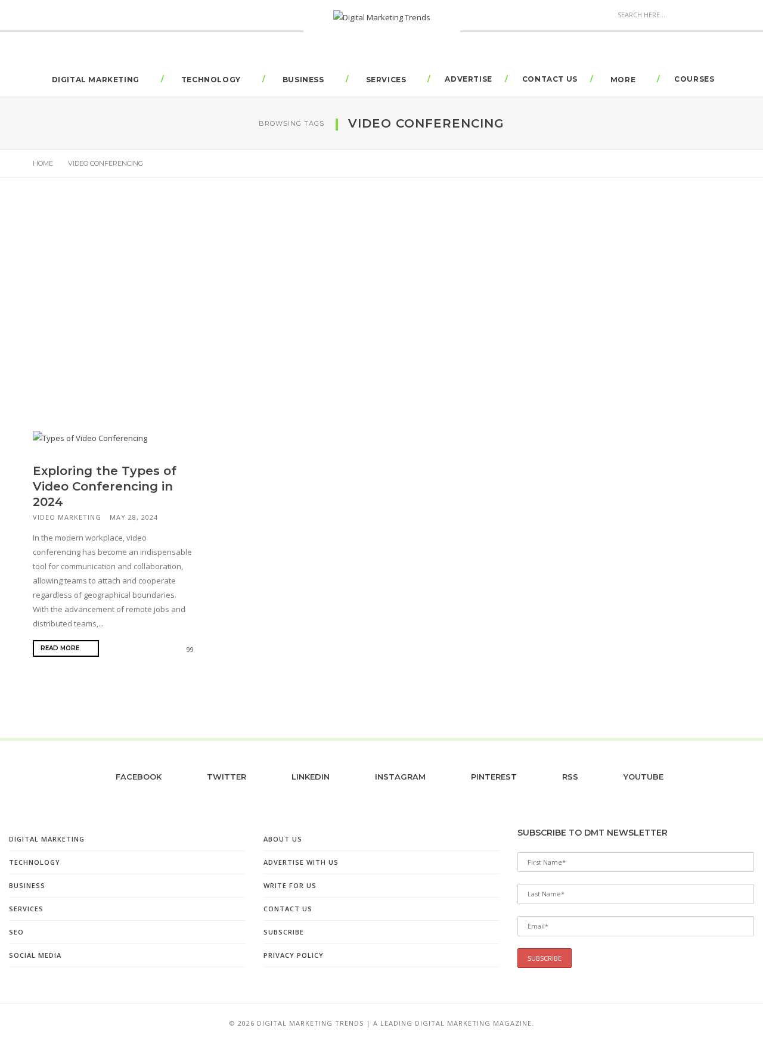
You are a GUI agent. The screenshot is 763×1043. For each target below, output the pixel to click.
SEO (16, 931)
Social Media (35, 955)
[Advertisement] (381, 308)
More (622, 79)
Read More (61, 648)
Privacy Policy (293, 955)
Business (303, 79)
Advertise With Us (301, 862)
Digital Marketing (95, 79)
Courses (694, 78)
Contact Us (550, 78)
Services (386, 79)
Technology (211, 79)
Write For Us (290, 885)
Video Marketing (67, 517)
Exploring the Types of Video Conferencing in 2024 (104, 486)
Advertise (468, 78)
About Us (282, 838)
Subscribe (283, 931)
